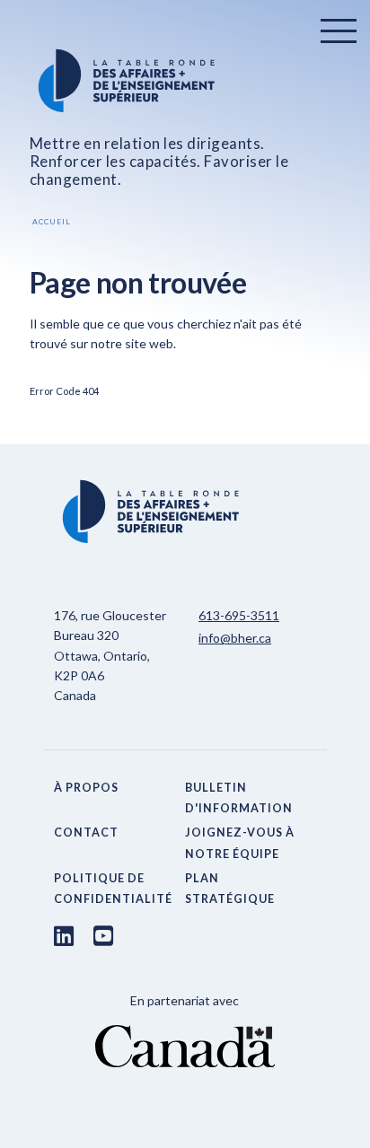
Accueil (51, 221)
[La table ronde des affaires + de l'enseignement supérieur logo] (185, 80)
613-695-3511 (238, 615)
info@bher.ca (234, 637)
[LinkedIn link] (64, 935)
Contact (86, 832)
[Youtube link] (103, 935)
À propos (86, 787)
